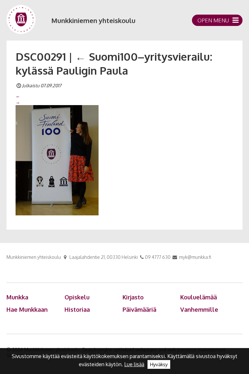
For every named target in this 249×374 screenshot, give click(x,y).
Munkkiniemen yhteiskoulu (93, 20)
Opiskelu (77, 297)
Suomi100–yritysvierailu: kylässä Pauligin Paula (114, 63)
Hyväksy (159, 364)
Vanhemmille (199, 309)
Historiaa (77, 309)
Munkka (17, 297)
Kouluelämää (198, 297)
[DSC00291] (57, 159)
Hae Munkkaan (27, 309)
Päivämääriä (139, 309)
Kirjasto (133, 297)
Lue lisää (134, 364)
